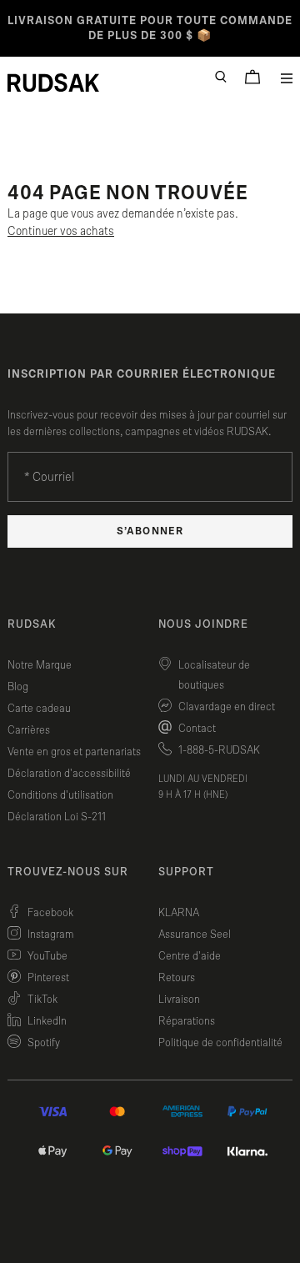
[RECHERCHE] (221, 77)
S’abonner (149, 531)
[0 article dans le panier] (252, 76)
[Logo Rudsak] (53, 82)
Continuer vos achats (61, 231)
